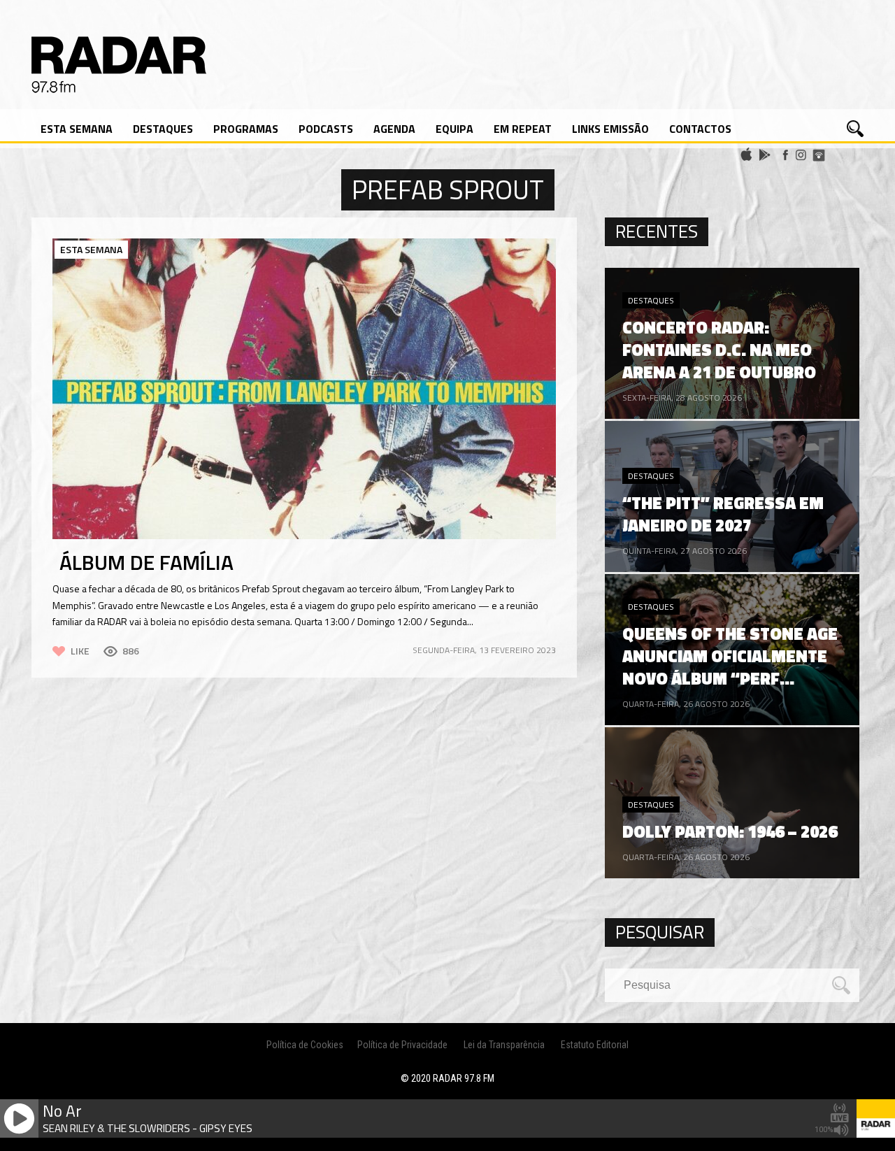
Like (80, 650)
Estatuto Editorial (595, 1044)
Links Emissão (610, 128)
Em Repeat (523, 128)
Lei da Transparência (504, 1044)
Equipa (454, 128)
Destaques (163, 128)
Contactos (700, 128)
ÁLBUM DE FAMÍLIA (146, 562)
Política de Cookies (304, 1044)
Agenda (394, 128)
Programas (245, 128)
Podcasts (326, 128)
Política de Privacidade (402, 1044)
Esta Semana (77, 128)
